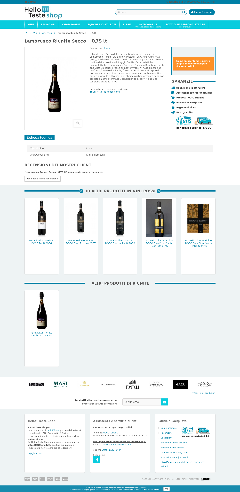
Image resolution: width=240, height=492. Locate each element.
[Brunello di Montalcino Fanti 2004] (41, 218)
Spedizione (167, 438)
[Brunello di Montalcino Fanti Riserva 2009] (120, 218)
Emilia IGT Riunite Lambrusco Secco (41, 334)
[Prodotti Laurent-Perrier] (156, 384)
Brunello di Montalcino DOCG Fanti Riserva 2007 (81, 242)
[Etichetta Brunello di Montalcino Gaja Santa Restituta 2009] (198, 218)
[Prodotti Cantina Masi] (60, 384)
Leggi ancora (34, 453)
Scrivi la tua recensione (106, 91)
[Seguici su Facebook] (96, 460)
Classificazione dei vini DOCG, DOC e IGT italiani (183, 464)
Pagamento (167, 433)
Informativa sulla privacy (174, 442)
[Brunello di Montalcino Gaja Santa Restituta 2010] (159, 218)
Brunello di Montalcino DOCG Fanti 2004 (41, 242)
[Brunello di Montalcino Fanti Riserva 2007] (80, 218)
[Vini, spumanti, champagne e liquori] (26, 33)
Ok (166, 489)
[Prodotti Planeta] (36, 384)
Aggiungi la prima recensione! (42, 178)
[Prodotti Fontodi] (132, 384)
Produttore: (96, 48)
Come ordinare (169, 428)
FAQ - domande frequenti (174, 457)
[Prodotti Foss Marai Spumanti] (204, 384)
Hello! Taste (53, 430)
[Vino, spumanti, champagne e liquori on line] (46, 12)
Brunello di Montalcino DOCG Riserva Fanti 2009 (120, 242)
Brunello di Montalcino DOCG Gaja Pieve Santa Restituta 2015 (159, 243)
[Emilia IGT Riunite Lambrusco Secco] (41, 310)
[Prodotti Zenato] (84, 384)
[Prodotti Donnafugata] (108, 384)
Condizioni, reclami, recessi (176, 452)
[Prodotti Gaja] (180, 384)
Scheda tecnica (39, 138)
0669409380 (110, 432)
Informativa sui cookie (172, 447)
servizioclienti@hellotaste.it (50, 2)
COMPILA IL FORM (111, 450)
